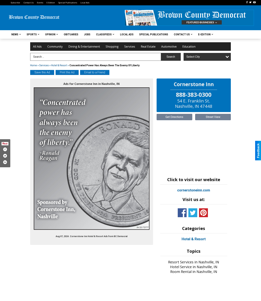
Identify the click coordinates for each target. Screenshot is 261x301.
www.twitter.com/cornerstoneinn (192, 212)
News (14, 34)
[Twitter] (250, 2)
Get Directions (174, 117)
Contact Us (28, 2)
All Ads (37, 46)
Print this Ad (67, 72)
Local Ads (84, 2)
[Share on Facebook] (5, 149)
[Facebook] (247, 2)
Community (55, 46)
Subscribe (15, 2)
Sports (32, 34)
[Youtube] (254, 2)
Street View (213, 117)
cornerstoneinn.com (193, 190)
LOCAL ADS (127, 34)
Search (171, 56)
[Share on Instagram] (5, 162)
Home (33, 65)
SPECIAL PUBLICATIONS (153, 34)
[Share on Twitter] (5, 155)
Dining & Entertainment (84, 46)
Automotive (169, 46)
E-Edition (51, 2)
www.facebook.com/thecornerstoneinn (182, 212)
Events (40, 2)
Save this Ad (42, 72)
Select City (193, 56)
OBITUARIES (71, 34)
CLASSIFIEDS (104, 34)
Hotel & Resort (59, 65)
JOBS (87, 34)
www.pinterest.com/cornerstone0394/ (203, 212)
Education (188, 46)
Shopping (112, 46)
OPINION (50, 34)
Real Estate (148, 46)
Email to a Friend (94, 72)
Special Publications (67, 2)
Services (129, 46)
